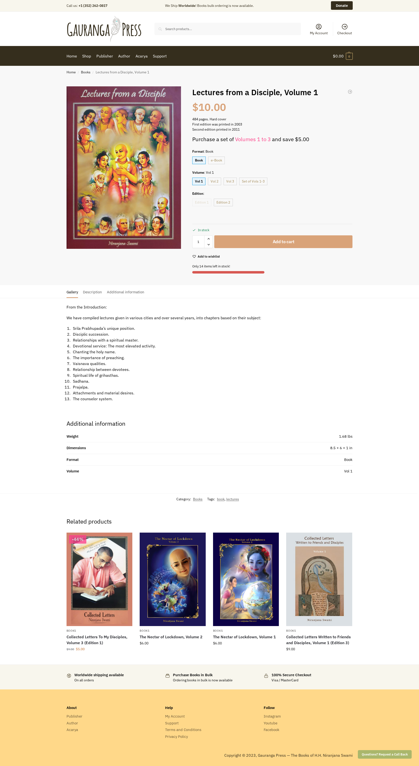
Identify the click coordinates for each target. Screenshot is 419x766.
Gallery (72, 292)
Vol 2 (214, 181)
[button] (343, 56)
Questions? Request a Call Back (385, 754)
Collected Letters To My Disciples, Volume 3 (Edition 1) (97, 639)
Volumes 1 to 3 (253, 139)
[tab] (73, 291)
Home (71, 72)
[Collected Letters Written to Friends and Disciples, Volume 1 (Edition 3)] (319, 579)
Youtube (270, 723)
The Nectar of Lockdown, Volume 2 (171, 636)
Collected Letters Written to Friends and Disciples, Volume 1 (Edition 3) (318, 639)
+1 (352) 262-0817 (93, 5)
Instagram (272, 716)
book (221, 499)
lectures (232, 499)
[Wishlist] (125, 540)
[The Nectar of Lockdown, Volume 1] (246, 579)
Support (172, 723)
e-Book (216, 160)
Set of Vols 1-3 (253, 181)
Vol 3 (230, 181)
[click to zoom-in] (124, 167)
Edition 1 (202, 202)
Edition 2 (223, 202)
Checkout (344, 33)
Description (92, 292)
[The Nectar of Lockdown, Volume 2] (173, 579)
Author (72, 723)
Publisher (74, 716)
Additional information (125, 292)
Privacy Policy (176, 736)
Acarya (72, 729)
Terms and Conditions (183, 729)
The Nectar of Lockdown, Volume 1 (244, 636)
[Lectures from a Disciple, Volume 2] (350, 91)
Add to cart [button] (99, 659)
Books (86, 72)
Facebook (271, 729)
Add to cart (283, 241)
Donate (342, 5)
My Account (319, 33)
